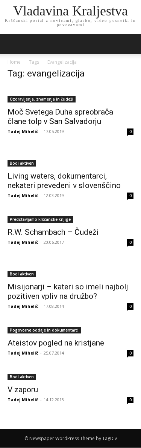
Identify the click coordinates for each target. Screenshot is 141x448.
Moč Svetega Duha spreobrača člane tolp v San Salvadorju (60, 116)
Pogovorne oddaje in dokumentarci (44, 330)
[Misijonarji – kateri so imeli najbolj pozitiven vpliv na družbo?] (70, 269)
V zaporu (23, 389)
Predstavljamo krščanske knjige (40, 219)
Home (14, 62)
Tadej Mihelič (23, 131)
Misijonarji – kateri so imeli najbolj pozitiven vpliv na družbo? (68, 291)
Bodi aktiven (22, 163)
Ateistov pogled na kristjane (56, 342)
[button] (130, 44)
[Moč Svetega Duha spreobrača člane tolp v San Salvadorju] (70, 94)
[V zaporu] (70, 376)
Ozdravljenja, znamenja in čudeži (41, 99)
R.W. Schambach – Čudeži (53, 232)
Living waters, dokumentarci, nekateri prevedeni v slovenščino (64, 180)
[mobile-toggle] (13, 44)
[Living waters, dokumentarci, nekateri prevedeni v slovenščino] (70, 159)
